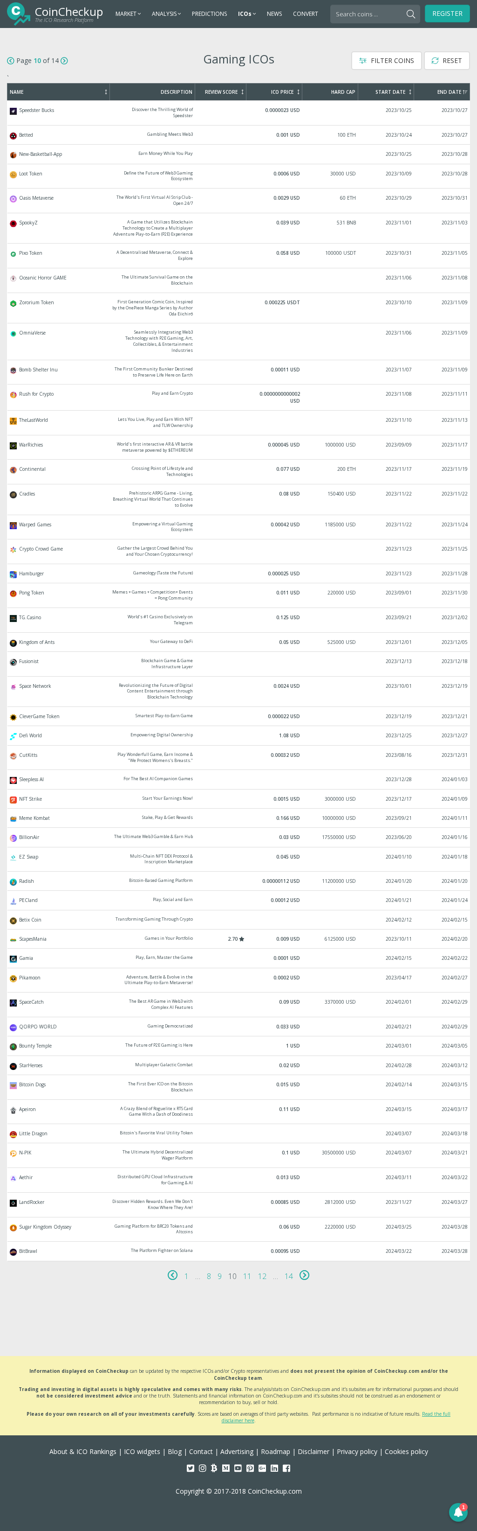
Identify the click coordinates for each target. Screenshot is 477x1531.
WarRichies (238, 447)
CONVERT (305, 14)
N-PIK (238, 1155)
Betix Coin (238, 919)
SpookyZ (238, 228)
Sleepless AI (238, 779)
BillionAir (238, 837)
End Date (449, 92)
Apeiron (238, 1112)
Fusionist (238, 664)
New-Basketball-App (238, 154)
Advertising (236, 1451)
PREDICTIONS (209, 14)
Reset (451, 60)
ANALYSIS (165, 14)
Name (16, 92)
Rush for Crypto (238, 397)
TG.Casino (238, 620)
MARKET (127, 14)
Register (447, 13)
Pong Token (238, 595)
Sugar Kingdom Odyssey (238, 1229)
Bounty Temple (238, 1045)
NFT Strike (238, 799)
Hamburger (238, 573)
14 (289, 1276)
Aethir (238, 1180)
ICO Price (282, 92)
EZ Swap (238, 859)
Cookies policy (406, 1451)
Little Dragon (238, 1133)
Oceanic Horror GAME (238, 280)
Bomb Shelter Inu (238, 372)
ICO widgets (142, 1451)
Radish (238, 881)
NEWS (274, 14)
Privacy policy (357, 1451)
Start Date (390, 92)
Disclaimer (313, 1451)
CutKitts (238, 758)
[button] (458, 1512)
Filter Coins (391, 60)
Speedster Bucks (238, 113)
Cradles (238, 499)
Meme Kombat (238, 818)
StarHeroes (238, 1065)
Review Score (221, 92)
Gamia (238, 958)
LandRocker (238, 1205)
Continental (238, 472)
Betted (238, 135)
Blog (175, 1451)
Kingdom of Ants (238, 642)
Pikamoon (238, 980)
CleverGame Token (238, 716)
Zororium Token (238, 308)
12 (262, 1276)
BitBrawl (238, 1251)
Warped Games (238, 527)
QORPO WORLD (238, 1026)
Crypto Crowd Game (238, 551)
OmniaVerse (238, 341)
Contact (201, 1451)
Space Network (238, 692)
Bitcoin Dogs (238, 1087)
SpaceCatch (238, 1005)
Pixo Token (238, 256)
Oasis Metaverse (238, 201)
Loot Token (238, 176)
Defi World (238, 735)
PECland (238, 900)
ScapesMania (238, 939)
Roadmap (275, 1451)
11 (247, 1276)
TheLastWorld (238, 423)
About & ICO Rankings (82, 1451)
